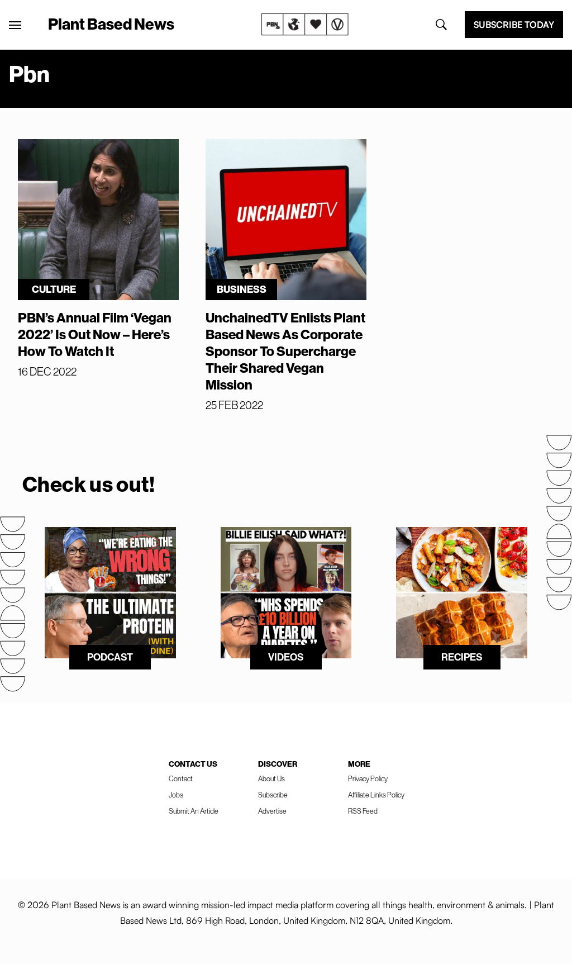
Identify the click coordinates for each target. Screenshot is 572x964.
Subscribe (273, 794)
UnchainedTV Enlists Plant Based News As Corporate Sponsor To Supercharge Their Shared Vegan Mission (285, 351)
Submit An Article (193, 810)
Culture (54, 289)
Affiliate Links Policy (376, 794)
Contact (181, 778)
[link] (305, 24)
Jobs (176, 794)
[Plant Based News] (15, 25)
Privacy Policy (368, 778)
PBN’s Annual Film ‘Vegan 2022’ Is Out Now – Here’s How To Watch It (94, 334)
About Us (271, 778)
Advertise (272, 810)
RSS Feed (363, 810)
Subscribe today (514, 24)
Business (241, 289)
